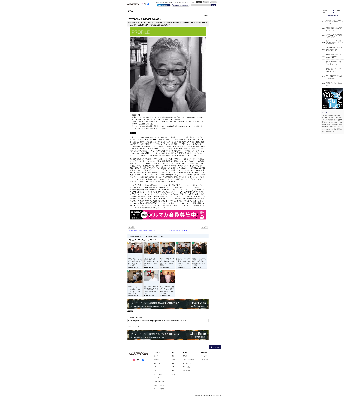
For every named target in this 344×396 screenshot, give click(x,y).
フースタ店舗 (204, 359)
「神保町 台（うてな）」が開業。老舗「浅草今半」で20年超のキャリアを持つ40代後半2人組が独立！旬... (151, 261)
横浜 (341, 122)
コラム (155, 370)
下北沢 (331, 115)
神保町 (325, 127)
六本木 (336, 118)
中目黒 (336, 115)
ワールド (174, 374)
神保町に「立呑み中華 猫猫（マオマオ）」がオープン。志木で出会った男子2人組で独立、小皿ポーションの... (183, 261)
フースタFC (204, 356)
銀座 (338, 129)
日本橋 (335, 122)
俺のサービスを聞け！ (160, 389)
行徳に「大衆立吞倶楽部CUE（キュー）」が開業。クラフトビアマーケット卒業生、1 (334, 77)
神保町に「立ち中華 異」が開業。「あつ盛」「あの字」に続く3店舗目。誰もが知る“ (334, 42)
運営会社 (185, 356)
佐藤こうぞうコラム (159, 385)
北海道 (173, 359)
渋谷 (336, 124)
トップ (155, 356)
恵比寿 (340, 120)
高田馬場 (328, 131)
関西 (206, 2)
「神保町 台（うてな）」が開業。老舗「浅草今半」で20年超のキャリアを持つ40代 (334, 22)
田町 (340, 124)
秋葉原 (338, 126)
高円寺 (324, 131)
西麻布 (332, 129)
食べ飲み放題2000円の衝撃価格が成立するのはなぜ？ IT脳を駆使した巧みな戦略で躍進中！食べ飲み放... (151, 290)
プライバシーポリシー (188, 363)
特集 (324, 12)
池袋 (328, 124)
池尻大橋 (324, 124)
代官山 (332, 117)
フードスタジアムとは (188, 359)
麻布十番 (332, 131)
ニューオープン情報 (159, 381)
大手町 (328, 120)
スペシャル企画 (158, 374)
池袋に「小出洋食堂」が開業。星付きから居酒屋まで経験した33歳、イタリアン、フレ (334, 49)
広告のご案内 (186, 367)
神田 (335, 127)
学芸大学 (332, 120)
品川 (326, 120)
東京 (199, 2)
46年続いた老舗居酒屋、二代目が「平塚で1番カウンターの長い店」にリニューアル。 (334, 29)
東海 (213, 2)
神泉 (332, 127)
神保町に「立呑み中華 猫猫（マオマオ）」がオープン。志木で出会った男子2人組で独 (334, 35)
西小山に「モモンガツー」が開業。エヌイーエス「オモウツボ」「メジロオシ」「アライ (334, 63)
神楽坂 (329, 127)
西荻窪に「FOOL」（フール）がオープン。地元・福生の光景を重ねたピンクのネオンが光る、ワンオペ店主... (135, 290)
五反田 (325, 117)
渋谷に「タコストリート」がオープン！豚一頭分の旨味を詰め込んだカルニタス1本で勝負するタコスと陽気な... (135, 261)
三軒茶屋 (324, 115)
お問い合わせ (186, 370)
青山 (341, 129)
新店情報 (325, 10)
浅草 (330, 124)
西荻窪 (328, 129)
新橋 (332, 122)
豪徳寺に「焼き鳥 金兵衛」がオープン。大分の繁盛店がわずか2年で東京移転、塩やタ (334, 56)
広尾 (336, 120)
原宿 (340, 117)
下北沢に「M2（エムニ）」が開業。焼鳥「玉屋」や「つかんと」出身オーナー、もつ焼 (334, 70)
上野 (329, 115)
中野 (339, 115)
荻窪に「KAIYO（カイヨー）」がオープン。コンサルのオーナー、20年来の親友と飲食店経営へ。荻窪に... (167, 261)
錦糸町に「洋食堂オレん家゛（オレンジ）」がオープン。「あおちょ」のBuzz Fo (334, 84)
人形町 (328, 117)
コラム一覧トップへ (133, 326)
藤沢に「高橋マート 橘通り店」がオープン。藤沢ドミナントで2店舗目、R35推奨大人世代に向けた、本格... (167, 290)
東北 (173, 363)
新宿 (323, 122)
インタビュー (157, 378)
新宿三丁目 (327, 122)
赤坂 (335, 129)
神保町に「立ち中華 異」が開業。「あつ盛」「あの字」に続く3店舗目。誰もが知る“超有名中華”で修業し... (199, 261)
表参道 (325, 129)
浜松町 (333, 124)
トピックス (157, 363)
